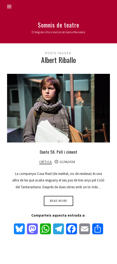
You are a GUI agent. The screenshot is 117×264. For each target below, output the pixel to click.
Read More (58, 201)
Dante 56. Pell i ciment (58, 151)
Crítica (45, 162)
